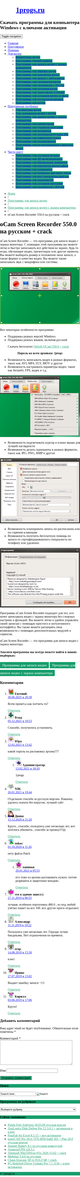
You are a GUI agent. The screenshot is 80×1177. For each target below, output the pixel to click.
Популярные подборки (23, 106)
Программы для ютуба (30, 102)
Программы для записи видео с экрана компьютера (42, 207)
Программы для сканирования (36, 141)
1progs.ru (30, 10)
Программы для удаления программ (39, 127)
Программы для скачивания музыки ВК (42, 134)
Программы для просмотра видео (38, 74)
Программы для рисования (33, 130)
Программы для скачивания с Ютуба (40, 85)
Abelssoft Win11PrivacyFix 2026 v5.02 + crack (37, 1153)
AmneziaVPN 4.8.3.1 (21, 1149)
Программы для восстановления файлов (42, 176)
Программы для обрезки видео (36, 71)
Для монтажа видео (28, 109)
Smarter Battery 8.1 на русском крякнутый (35, 1146)
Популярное (16, 46)
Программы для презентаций (35, 123)
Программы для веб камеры (34, 60)
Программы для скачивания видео (38, 81)
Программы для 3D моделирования (39, 159)
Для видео (14, 53)
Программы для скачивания (34, 169)
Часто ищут (15, 152)
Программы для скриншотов (35, 180)
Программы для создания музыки (38, 155)
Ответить (14, 710)
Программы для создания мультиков (39, 99)
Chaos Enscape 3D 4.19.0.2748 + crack (32, 1160)
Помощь (13, 50)
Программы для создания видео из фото (42, 95)
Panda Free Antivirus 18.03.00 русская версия (37, 1125)
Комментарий (10, 1038)
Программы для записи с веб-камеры (40, 78)
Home (11, 193)
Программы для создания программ (39, 183)
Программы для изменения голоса (38, 138)
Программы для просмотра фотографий (42, 166)
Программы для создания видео (37, 88)
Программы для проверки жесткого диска (43, 173)
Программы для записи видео (27, 200)
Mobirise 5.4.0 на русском (24, 1156)
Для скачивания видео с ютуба (36, 113)
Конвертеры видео (28, 57)
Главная (13, 43)
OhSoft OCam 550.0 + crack (51, 346)
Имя (3, 1070)
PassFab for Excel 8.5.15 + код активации (34, 1135)
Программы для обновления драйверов (42, 162)
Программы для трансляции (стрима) (40, 92)
